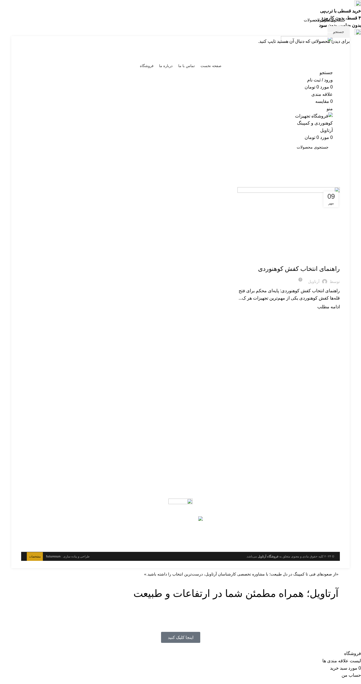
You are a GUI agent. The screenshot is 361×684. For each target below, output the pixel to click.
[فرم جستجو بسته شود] (354, 7)
